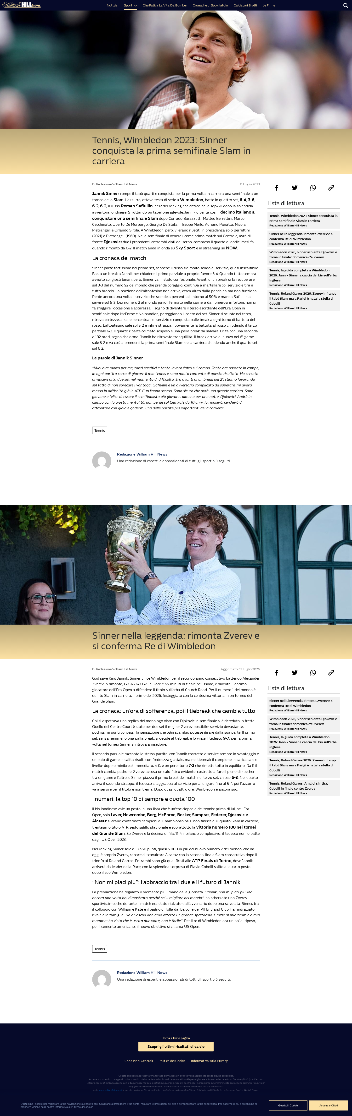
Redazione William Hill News (142, 454)
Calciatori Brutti (245, 5)
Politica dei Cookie (172, 1061)
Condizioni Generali (139, 1061)
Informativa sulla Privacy (209, 1061)
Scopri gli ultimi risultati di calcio (176, 1046)
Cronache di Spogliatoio (210, 5)
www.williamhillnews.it (111, 1090)
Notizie (112, 5)
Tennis (99, 430)
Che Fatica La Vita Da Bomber (165, 5)
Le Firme (269, 5)
